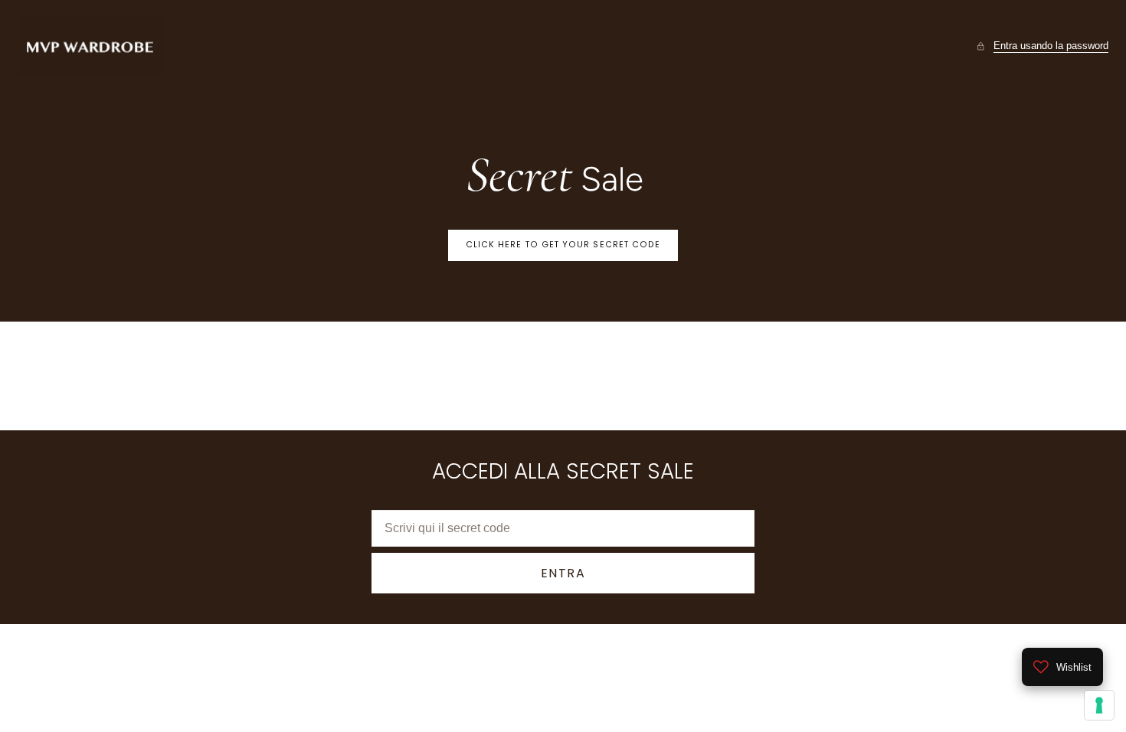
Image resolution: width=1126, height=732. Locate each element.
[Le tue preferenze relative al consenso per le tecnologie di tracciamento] (1099, 705)
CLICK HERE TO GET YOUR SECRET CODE (563, 244)
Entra (563, 573)
